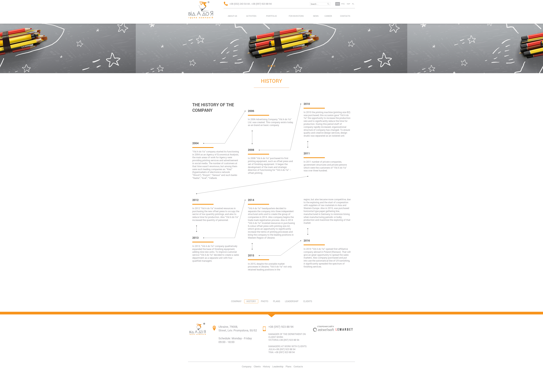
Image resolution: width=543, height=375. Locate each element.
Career (328, 16)
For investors (296, 16)
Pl (353, 4)
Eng (337, 4)
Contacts (345, 16)
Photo (264, 301)
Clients (307, 301)
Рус (343, 4)
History (271, 80)
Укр (348, 4)
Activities (251, 16)
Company (236, 301)
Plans (276, 301)
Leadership (291, 301)
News (316, 16)
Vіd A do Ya (201, 10)
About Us (232, 16)
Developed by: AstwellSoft (323, 340)
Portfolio (271, 16)
